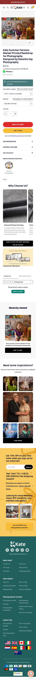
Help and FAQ (23, 567)
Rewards (5, 604)
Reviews (5, 629)
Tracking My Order (24, 571)
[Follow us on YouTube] (27, 550)
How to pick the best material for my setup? (18, 243)
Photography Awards (9, 600)
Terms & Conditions (25, 589)
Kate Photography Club (8, 634)
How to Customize (24, 623)
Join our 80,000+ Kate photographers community (19, 526)
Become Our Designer (25, 612)
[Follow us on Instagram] (12, 550)
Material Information (9, 586)
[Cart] (32, 8)
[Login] (28, 7)
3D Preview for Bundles (7, 625)
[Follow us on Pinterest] (22, 550)
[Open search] (5, 282)
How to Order (23, 627)
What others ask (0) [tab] (25, 276)
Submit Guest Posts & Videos (25, 608)
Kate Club (6, 571)
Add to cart (18, 350)
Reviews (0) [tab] (7, 276)
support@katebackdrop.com (18, 554)
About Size (22, 564)
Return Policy (23, 582)
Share (5, 179)
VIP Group (6, 567)
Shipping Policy (7, 589)
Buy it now (18, 130)
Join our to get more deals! (18, 136)
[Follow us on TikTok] (17, 550)
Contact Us (6, 564)
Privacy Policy (23, 586)
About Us (6, 582)
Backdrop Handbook (25, 631)
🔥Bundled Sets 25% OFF (18, 2)
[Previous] (4, 28)
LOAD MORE (18, 440)
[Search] (8, 7)
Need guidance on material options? (23, 99)
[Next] (32, 28)
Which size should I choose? (25, 89)
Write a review (18, 291)
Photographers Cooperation (7, 609)
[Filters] (10, 282)
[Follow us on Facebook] (7, 550)
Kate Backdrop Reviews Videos (24, 602)
